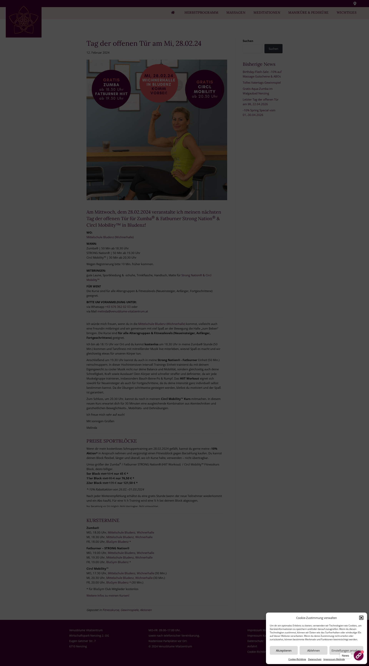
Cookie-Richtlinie (297, 659)
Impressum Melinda (334, 659)
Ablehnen (313, 650)
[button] (361, 618)
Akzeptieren (284, 650)
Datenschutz (315, 659)
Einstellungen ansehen (346, 650)
